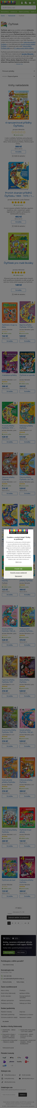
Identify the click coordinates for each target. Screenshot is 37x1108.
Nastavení (18, 576)
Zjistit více (18, 562)
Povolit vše (18, 569)
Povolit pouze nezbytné (18, 572)
